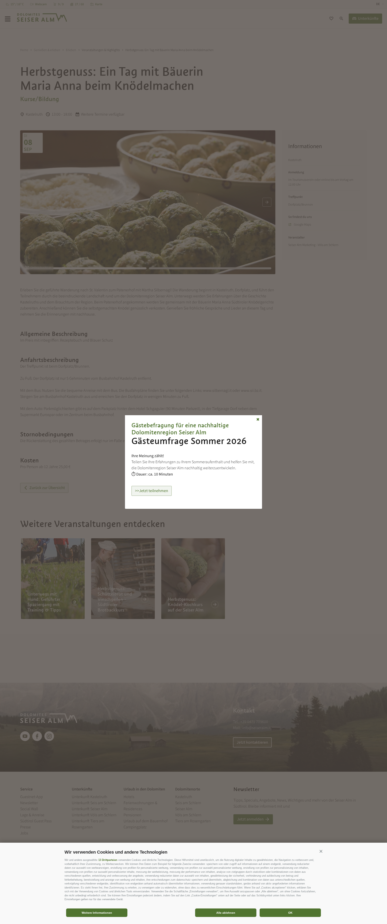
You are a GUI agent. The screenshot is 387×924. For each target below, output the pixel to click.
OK (290, 912)
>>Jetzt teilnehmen (151, 491)
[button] (320, 851)
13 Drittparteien (107, 859)
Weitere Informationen (97, 912)
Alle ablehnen (225, 912)
